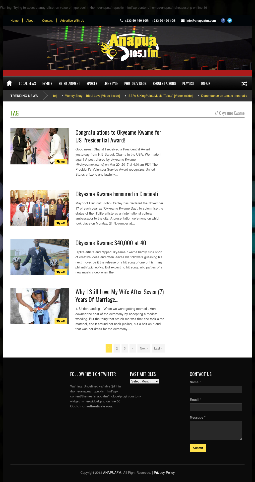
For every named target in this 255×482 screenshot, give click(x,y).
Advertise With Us (72, 20)
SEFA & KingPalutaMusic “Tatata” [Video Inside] (150, 95)
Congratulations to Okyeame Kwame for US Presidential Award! (118, 135)
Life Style (111, 83)
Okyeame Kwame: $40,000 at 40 (110, 242)
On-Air (205, 83)
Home (14, 20)
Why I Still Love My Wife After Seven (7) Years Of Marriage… (119, 295)
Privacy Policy (164, 472)
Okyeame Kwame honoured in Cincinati (116, 193)
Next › (144, 348)
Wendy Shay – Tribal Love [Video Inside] (82, 95)
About (30, 20)
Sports (91, 83)
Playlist (188, 83)
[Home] (9, 83)
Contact (47, 20)
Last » (158, 348)
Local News (27, 83)
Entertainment (69, 83)
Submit (198, 448)
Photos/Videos (135, 83)
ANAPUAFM (112, 472)
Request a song (164, 83)
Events (47, 83)
